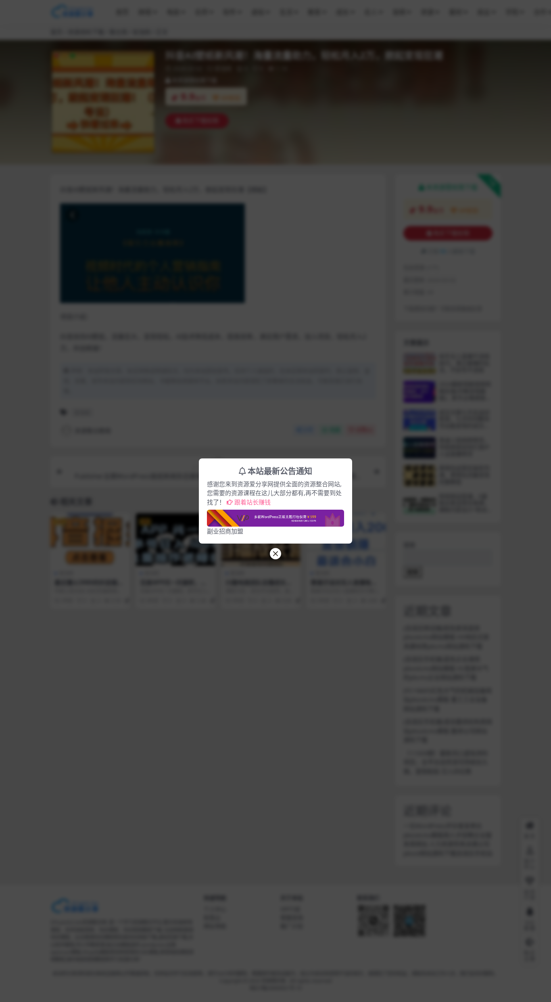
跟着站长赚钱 (252, 502)
